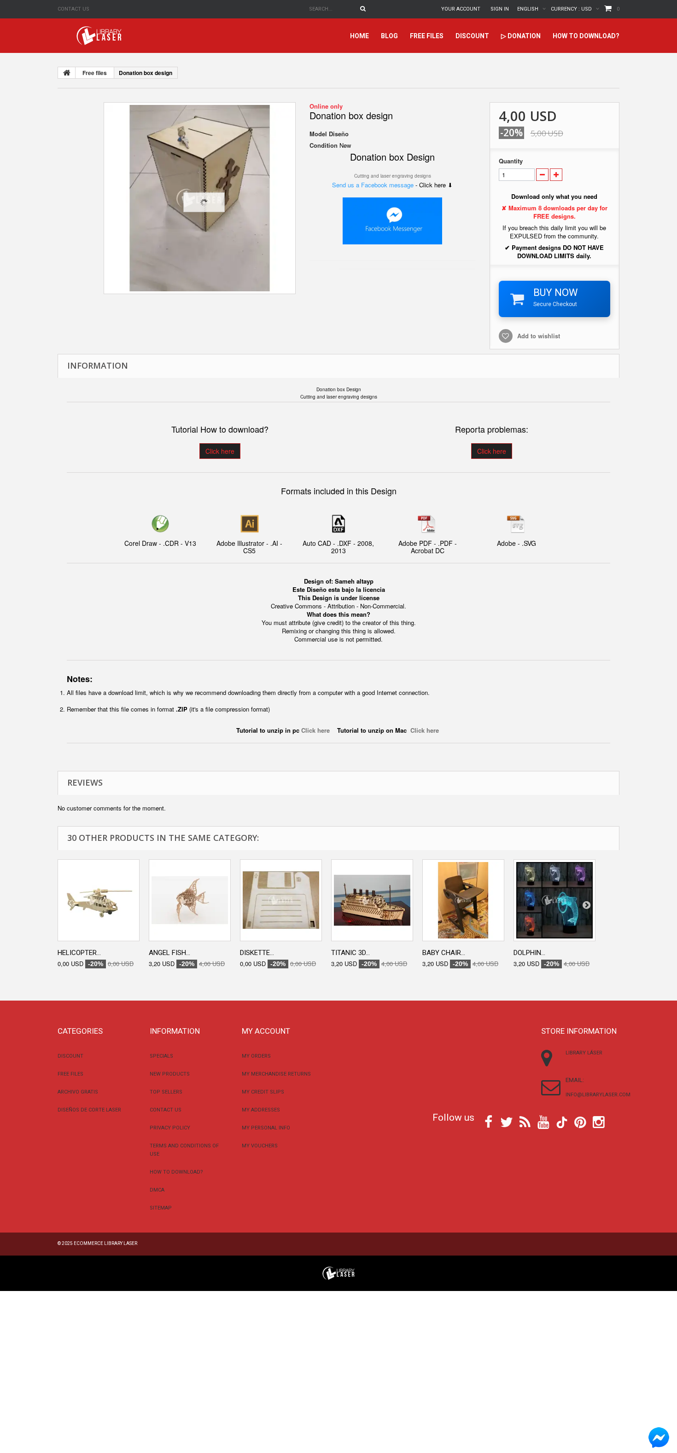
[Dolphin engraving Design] (554, 900)
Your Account (460, 9)
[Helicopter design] (99, 900)
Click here (219, 451)
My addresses (261, 1110)
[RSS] (525, 1121)
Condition (323, 145)
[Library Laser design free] (338, 1272)
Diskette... (257, 953)
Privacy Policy (170, 1128)
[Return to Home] (67, 72)
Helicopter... (79, 953)
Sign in (499, 9)
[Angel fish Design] (190, 900)
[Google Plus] (562, 1122)
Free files (427, 36)
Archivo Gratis (78, 1092)
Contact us (73, 9)
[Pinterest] (580, 1121)
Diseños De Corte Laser (89, 1110)
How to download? (586, 36)
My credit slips (263, 1092)
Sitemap (161, 1208)
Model (318, 134)
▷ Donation (521, 36)
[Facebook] (488, 1121)
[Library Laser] (100, 35)
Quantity (511, 161)
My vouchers (260, 1146)
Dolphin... (529, 953)
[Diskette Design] (281, 900)
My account (266, 1031)
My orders (256, 1056)
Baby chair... (443, 953)
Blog (389, 36)
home (359, 36)
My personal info (266, 1128)
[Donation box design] (199, 198)
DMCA (157, 1190)
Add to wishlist (538, 335)
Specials (161, 1056)
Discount (472, 36)
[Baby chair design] (463, 900)
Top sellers (166, 1092)
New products (170, 1074)
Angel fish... (169, 953)
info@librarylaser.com (598, 1095)
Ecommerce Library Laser (105, 1243)
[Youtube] (543, 1121)
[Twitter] (506, 1121)
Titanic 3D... (350, 953)
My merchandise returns (276, 1074)
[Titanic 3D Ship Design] (372, 900)
